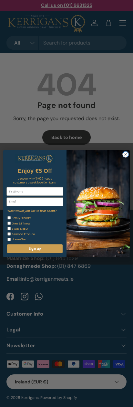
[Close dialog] (125, 154)
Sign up (35, 248)
